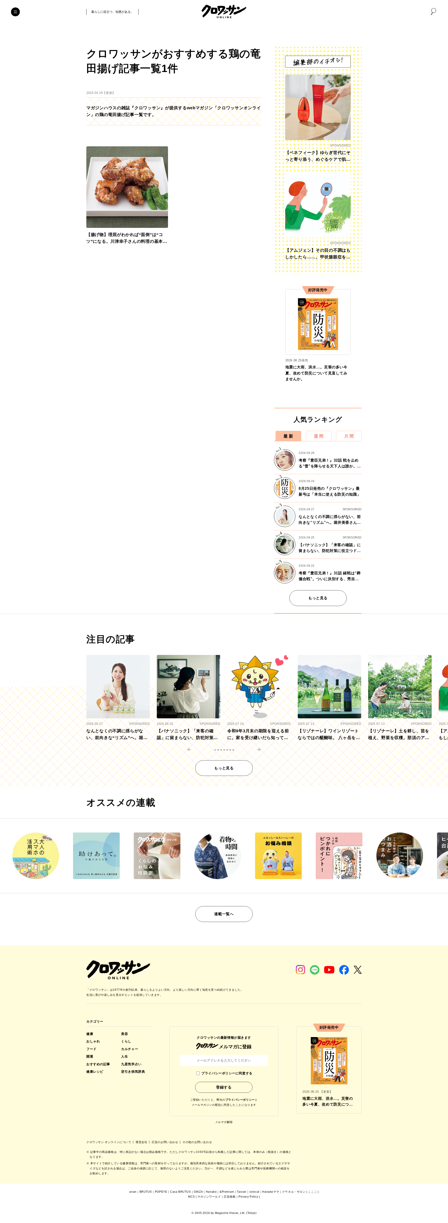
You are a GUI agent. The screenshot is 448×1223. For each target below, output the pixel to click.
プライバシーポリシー (240, 1099)
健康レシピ (94, 1071)
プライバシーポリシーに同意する (226, 1073)
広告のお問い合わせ (165, 1142)
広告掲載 (229, 1196)
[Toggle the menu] (15, 11)
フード (91, 1049)
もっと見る (318, 598)
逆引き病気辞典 (133, 1071)
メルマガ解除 (224, 1122)
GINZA (198, 1191)
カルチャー (129, 1049)
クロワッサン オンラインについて (109, 1142)
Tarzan (241, 1191)
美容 (124, 1034)
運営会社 (142, 1142)
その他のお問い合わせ (197, 1142)
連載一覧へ (224, 914)
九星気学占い (131, 1064)
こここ (312, 1191)
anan (132, 1191)
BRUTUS (146, 1191)
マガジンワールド (209, 1196)
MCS (191, 1196)
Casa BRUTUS (180, 1191)
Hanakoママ (270, 1191)
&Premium (227, 1191)
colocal (254, 1191)
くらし (126, 1041)
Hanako (211, 1191)
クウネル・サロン (294, 1191)
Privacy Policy (248, 1196)
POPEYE (161, 1191)
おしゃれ (93, 1041)
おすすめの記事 (98, 1064)
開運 (89, 1056)
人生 (124, 1056)
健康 (89, 1034)
